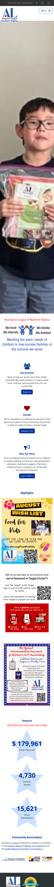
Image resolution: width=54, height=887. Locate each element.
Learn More (27, 476)
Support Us (27, 431)
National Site (14, 3)
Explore (27, 392)
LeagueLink (26, 3)
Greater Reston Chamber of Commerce (26, 846)
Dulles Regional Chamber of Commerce (24, 849)
